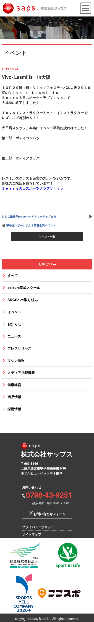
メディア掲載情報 (21, 372)
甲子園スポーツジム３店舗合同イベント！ (32, 225)
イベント (14, 311)
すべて (13, 275)
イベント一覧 (47, 236)
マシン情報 (16, 360)
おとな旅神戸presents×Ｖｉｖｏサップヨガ (29, 216)
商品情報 (14, 396)
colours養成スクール (24, 287)
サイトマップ (31, 534)
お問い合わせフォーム (49, 513)
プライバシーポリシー (38, 526)
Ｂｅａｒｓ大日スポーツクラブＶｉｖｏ (32, 188)
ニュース (14, 336)
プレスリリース (19, 348)
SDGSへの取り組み (23, 299)
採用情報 (14, 408)
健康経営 (14, 384)
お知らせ (14, 323)
